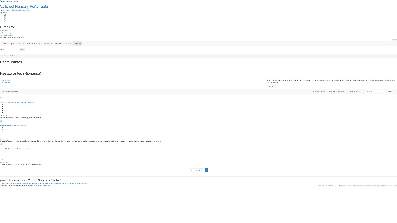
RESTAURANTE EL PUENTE (9, 149)
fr (4, 31)
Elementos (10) (356, 92)
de (6, 31)
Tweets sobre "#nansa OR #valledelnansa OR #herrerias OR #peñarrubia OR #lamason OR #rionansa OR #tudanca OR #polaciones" (45, 183)
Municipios (20, 43)
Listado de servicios (10, 91)
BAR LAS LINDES (6, 125)
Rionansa (31, 102)
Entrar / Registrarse (6, 35)
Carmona (16, 125)
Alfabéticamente (319, 92)
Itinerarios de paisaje (34, 43)
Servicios (78, 43)
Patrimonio (68, 43)
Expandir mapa (5, 80)
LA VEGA (3, 102)
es (1, 31)
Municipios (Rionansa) (337, 92)
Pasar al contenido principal (9, 1)
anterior (197, 170)
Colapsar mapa (5, 82)
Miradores (58, 43)
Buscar (390, 92)
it (7, 31)
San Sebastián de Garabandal (17, 102)
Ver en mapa (4, 115)
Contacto (47, 185)
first (191, 170)
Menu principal (8, 43)
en (3, 31)
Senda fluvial (48, 43)
